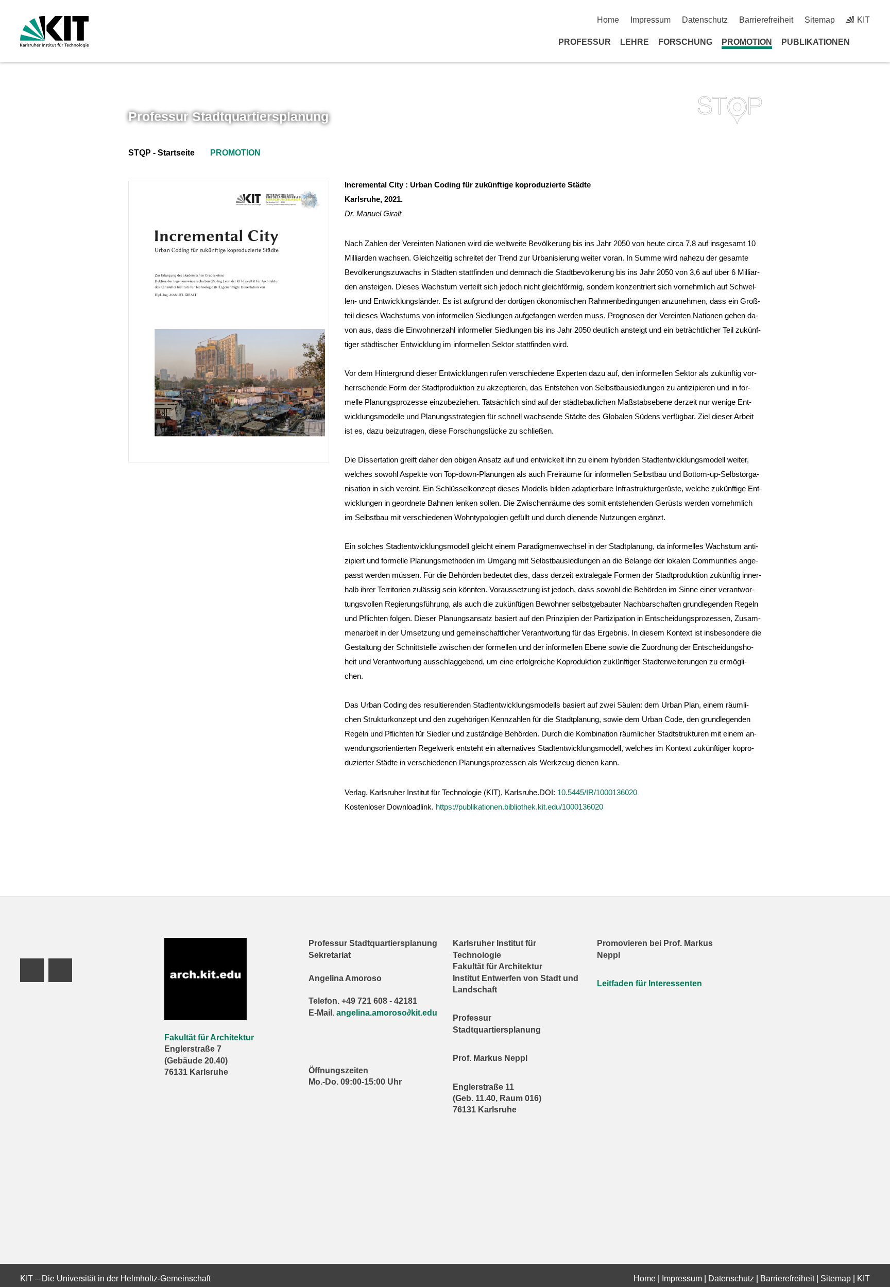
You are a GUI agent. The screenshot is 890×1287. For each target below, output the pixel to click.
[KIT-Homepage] (54, 31)
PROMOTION (747, 42)
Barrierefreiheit (766, 19)
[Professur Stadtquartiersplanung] (730, 110)
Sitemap (820, 19)
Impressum (650, 19)
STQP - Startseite (161, 152)
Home (608, 19)
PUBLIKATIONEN (815, 42)
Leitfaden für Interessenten (649, 983)
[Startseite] (866, 42)
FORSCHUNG (685, 42)
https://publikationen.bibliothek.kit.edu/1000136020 (519, 806)
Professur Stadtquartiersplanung (228, 116)
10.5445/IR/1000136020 (597, 792)
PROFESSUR (584, 42)
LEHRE (634, 42)
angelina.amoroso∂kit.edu (386, 1012)
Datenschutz (705, 19)
